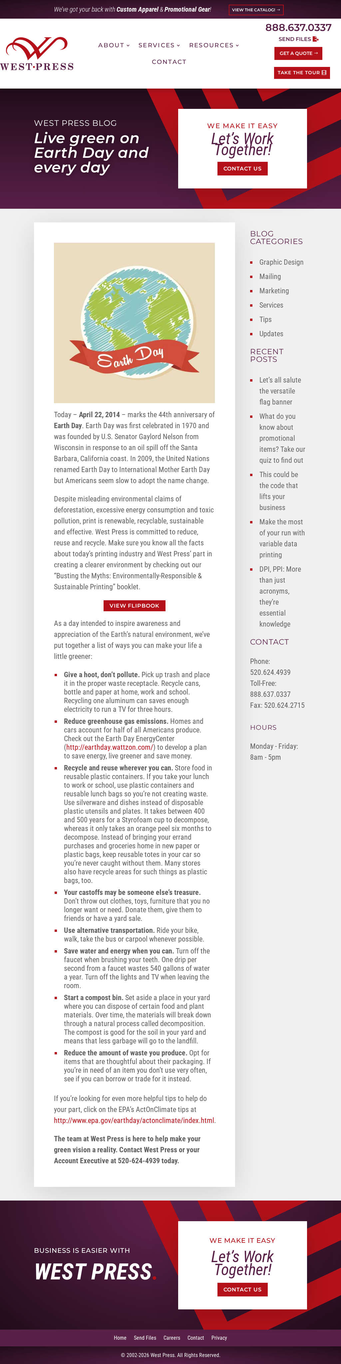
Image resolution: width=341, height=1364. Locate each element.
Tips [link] (265, 319)
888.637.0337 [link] (298, 27)
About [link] (111, 45)
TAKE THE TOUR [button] (299, 73)
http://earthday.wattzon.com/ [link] (109, 747)
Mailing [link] (270, 276)
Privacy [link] (219, 1337)
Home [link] (120, 1337)
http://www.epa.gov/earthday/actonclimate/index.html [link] (134, 1120)
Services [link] (157, 45)
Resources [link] (211, 45)
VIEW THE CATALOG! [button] (253, 9)
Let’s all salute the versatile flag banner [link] (280, 391)
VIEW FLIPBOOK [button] (135, 606)
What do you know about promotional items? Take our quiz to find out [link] (282, 438)
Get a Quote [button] (296, 53)
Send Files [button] (295, 39)
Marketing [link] (274, 291)
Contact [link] (169, 62)
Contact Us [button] (242, 168)
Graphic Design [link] (281, 262)
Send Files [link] (145, 1337)
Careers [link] (172, 1337)
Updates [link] (271, 334)
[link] (36, 53)
